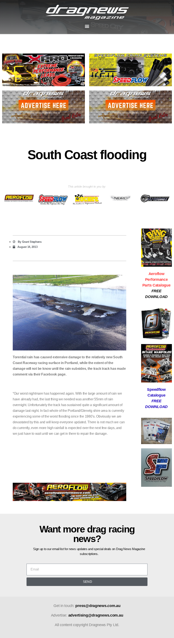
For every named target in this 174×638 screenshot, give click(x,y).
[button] (87, 26)
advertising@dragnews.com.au (95, 615)
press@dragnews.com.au (97, 606)
